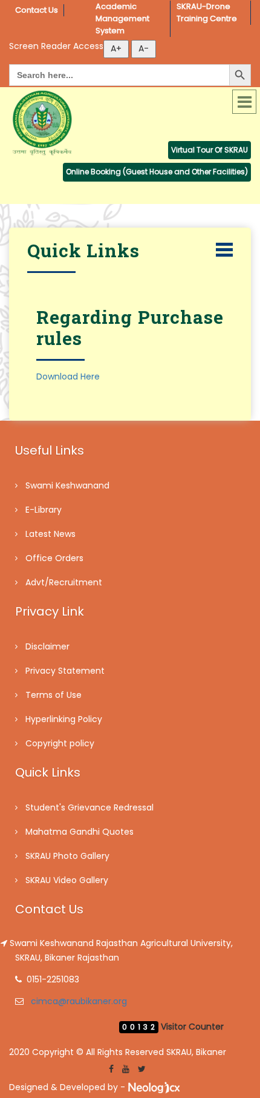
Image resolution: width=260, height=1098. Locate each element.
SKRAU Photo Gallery (67, 856)
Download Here (68, 376)
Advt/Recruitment (63, 582)
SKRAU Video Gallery (66, 880)
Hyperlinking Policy (63, 719)
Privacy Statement (65, 671)
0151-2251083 (53, 979)
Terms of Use (53, 695)
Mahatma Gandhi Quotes (79, 832)
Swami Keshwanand (67, 485)
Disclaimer (47, 646)
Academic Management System (123, 18)
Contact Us (36, 10)
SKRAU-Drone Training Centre (207, 12)
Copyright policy (59, 743)
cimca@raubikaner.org (79, 1001)
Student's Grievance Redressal (89, 807)
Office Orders (54, 558)
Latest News (50, 534)
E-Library (43, 510)
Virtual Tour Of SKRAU (209, 150)
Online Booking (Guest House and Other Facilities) (157, 171)
